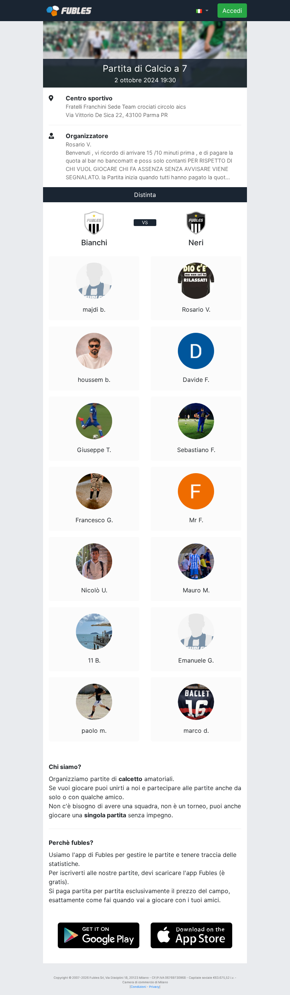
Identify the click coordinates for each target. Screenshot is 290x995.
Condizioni (138, 987)
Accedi (232, 10)
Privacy (154, 987)
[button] (202, 10)
